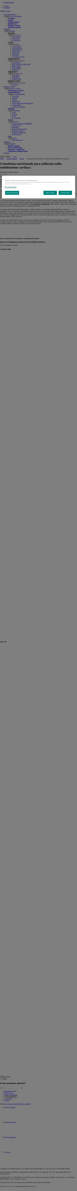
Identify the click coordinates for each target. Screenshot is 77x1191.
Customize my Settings (12, 192)
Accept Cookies (65, 192)
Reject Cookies (50, 192)
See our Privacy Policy (10, 187)
